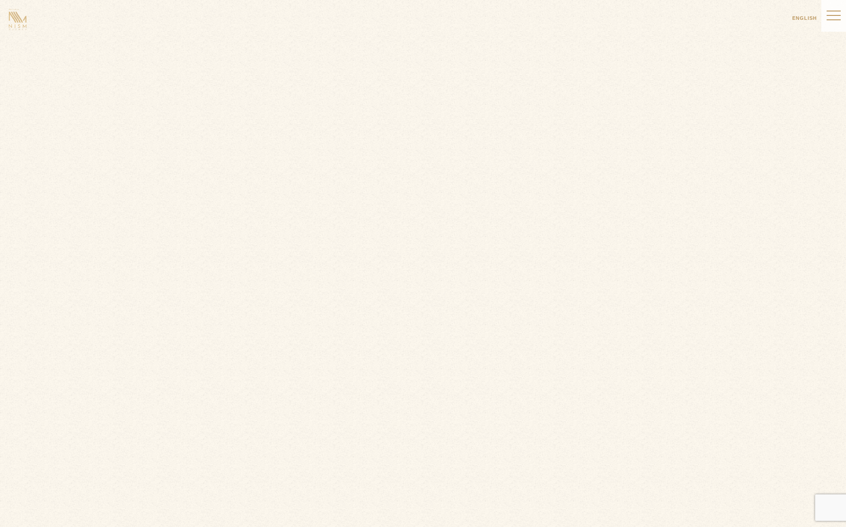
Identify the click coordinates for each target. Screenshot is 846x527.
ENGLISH (804, 18)
